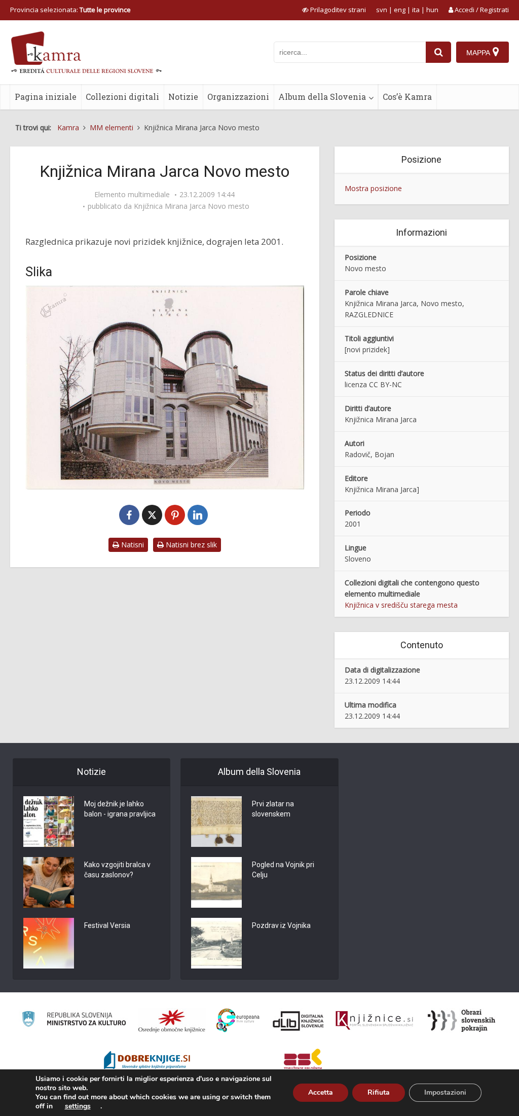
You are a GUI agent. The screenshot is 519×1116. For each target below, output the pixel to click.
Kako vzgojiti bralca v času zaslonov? (117, 870)
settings (78, 1106)
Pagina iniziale (46, 96)
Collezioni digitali (122, 96)
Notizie (183, 96)
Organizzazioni (238, 96)
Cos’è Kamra (407, 96)
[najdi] (438, 52)
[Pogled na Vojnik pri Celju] (216, 882)
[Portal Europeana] (238, 1020)
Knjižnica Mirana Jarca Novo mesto (191, 206)
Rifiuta (378, 1092)
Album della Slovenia (322, 96)
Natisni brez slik (190, 544)
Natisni (131, 544)
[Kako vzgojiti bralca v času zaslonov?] (48, 882)
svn (381, 9)
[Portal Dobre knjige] (147, 1061)
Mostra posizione (373, 188)
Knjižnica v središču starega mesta (401, 605)
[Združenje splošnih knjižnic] (303, 1061)
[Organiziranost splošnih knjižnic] (172, 1020)
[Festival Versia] (48, 943)
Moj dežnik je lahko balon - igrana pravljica (120, 809)
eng (399, 9)
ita (416, 9)
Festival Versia (107, 925)
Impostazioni (445, 1092)
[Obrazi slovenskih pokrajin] (461, 1020)
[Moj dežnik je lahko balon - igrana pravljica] (48, 821)
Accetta (320, 1092)
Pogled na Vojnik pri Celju (283, 870)
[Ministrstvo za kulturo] (74, 1020)
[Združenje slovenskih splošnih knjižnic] (374, 1021)
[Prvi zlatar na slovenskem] (216, 821)
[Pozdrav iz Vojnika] (216, 943)
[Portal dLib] (298, 1020)
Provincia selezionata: (70, 9)
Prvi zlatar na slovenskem (273, 809)
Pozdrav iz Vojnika (281, 925)
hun (432, 9)
